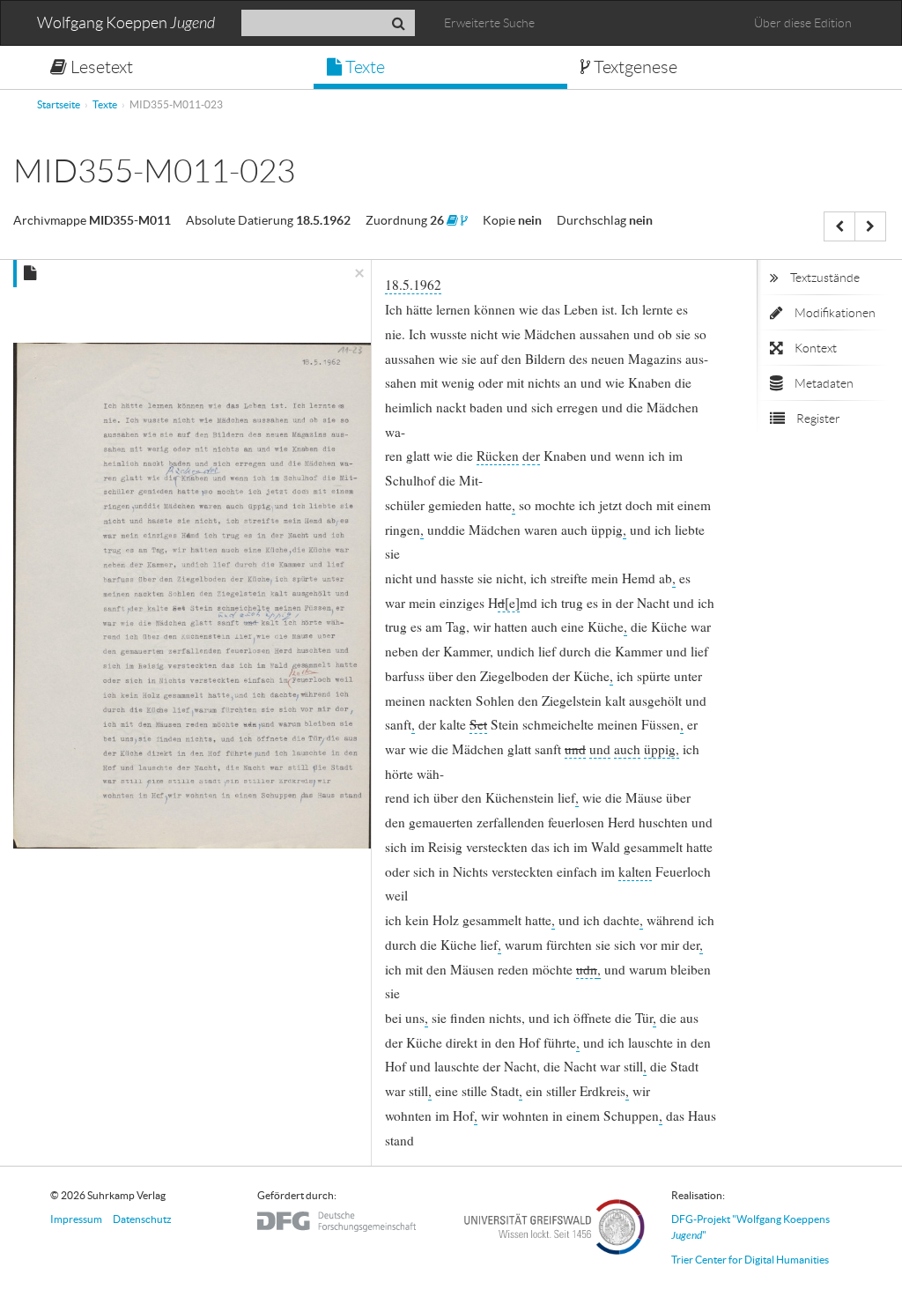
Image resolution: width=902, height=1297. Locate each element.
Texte (363, 67)
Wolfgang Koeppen (126, 23)
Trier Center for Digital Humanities (750, 1259)
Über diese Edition (803, 23)
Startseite (58, 104)
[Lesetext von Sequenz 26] (452, 220)
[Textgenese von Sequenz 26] (464, 220)
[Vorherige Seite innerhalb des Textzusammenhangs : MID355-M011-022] (839, 226)
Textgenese (633, 67)
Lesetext (100, 67)
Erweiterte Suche (489, 23)
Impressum (76, 1219)
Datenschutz (142, 1219)
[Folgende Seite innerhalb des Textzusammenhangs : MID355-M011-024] (870, 226)
